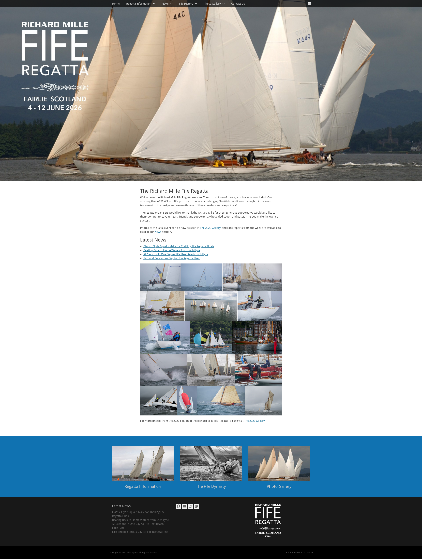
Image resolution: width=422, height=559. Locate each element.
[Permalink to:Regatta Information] (143, 463)
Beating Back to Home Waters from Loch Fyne (171, 250)
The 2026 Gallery (210, 228)
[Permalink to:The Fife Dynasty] (211, 463)
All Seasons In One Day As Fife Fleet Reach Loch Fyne (175, 254)
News (165, 3)
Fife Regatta (132, 552)
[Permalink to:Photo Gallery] (279, 463)
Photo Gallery (212, 3)
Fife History (186, 3)
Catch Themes (306, 552)
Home (116, 3)
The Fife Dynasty (211, 486)
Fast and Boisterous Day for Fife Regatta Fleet (171, 258)
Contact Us (238, 3)
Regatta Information (138, 3)
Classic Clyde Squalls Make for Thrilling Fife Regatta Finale (178, 246)
